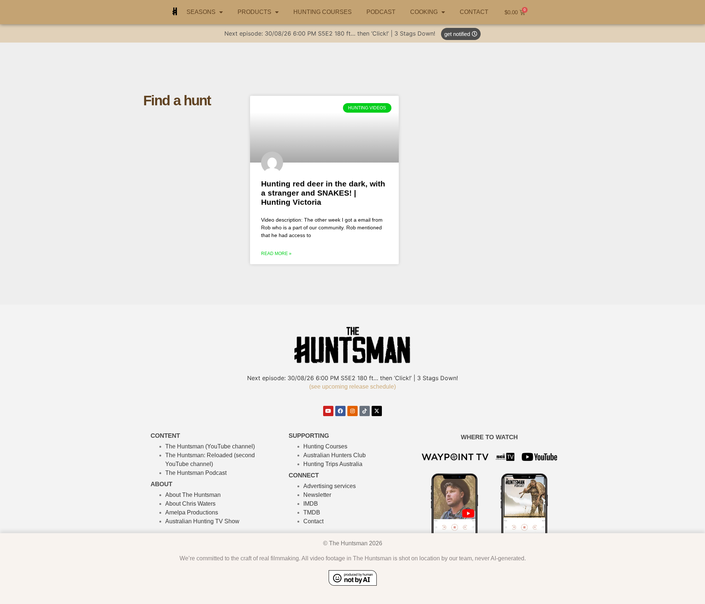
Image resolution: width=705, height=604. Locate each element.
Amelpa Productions (191, 512)
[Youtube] (328, 411)
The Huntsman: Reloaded (198, 455)
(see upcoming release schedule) (352, 386)
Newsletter (317, 495)
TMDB (311, 512)
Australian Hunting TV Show (202, 521)
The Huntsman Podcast (196, 473)
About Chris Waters (190, 504)
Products (254, 12)
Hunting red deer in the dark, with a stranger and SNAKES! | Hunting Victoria (323, 192)
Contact (474, 12)
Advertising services (329, 486)
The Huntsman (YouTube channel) (210, 446)
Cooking (424, 12)
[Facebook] (340, 411)
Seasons (201, 12)
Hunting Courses (325, 446)
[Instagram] (352, 411)
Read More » (276, 253)
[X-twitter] (377, 411)
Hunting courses (322, 12)
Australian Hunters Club (334, 455)
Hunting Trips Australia (332, 464)
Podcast (380, 12)
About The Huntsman (193, 495)
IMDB (310, 504)
